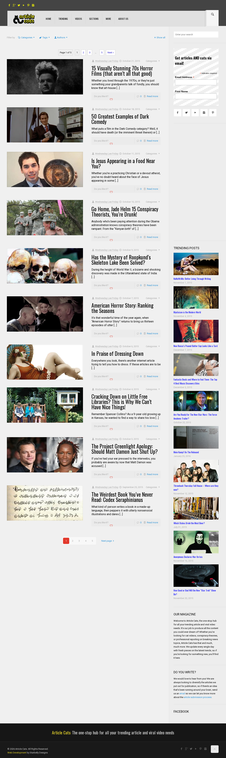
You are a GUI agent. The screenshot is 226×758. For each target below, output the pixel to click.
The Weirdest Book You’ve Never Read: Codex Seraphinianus (122, 497)
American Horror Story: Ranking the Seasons (122, 307)
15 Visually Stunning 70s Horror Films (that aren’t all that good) (122, 70)
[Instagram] (33, 5)
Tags (45, 37)
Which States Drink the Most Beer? (189, 523)
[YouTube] (23, 5)
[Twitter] (19, 5)
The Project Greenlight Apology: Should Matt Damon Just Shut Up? (124, 448)
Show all (161, 37)
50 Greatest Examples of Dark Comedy (120, 118)
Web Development (16, 752)
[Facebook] (9, 5)
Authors (61, 37)
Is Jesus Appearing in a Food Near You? (123, 163)
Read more (152, 96)
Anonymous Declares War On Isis (188, 557)
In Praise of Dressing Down (117, 353)
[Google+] (14, 5)
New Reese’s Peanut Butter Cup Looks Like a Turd (196, 346)
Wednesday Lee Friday (106, 61)
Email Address (184, 77)
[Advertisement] (200, 182)
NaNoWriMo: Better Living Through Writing (192, 278)
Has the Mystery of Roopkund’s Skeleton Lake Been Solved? (121, 259)
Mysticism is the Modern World (187, 312)
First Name (181, 91)
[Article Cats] (24, 19)
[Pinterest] (28, 5)
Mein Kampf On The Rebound (186, 452)
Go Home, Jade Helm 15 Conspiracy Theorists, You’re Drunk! (124, 211)
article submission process (198, 697)
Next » (111, 52)
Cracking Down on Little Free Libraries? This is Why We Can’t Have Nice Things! (121, 401)
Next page (106, 541)
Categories (26, 37)
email (182, 693)
